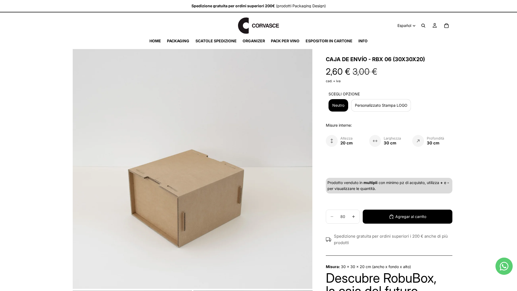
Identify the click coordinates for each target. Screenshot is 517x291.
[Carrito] (446, 26)
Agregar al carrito (410, 216)
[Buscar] (423, 26)
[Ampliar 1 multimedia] (192, 169)
